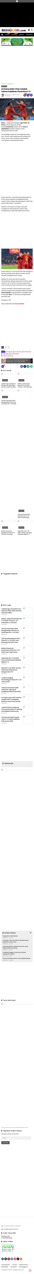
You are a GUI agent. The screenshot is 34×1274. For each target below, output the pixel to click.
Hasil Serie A (27, 351)
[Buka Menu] (29, 30)
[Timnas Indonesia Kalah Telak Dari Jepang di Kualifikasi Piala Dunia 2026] (28, 690)
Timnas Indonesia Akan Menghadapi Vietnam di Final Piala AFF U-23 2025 (8, 402)
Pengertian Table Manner (10, 936)
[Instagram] (15, 1259)
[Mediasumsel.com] (13, 30)
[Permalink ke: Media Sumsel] (3, 95)
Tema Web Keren (6, 1238)
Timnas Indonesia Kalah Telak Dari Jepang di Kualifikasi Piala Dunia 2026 (11, 690)
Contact (14, 1265)
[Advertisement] (17, 64)
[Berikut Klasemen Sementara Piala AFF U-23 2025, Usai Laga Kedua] (8, 524)
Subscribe (5, 1142)
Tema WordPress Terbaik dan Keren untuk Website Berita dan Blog (15, 947)
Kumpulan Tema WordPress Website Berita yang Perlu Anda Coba (15, 941)
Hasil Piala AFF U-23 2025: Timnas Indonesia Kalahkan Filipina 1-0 (25, 532)
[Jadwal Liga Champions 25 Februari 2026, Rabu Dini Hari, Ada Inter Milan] (8, 377)
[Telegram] (28, 366)
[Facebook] (21, 366)
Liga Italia (6, 354)
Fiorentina (18, 351)
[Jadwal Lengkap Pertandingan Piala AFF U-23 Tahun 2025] (28, 680)
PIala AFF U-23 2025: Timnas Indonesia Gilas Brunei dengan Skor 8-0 (11, 670)
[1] (28, 95)
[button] (32, 30)
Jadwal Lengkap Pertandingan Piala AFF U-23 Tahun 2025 (11, 680)
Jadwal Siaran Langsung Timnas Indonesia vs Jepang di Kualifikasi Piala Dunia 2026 (11, 710)
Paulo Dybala (15, 354)
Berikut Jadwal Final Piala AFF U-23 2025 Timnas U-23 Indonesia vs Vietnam (25, 385)
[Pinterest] (8, 1259)
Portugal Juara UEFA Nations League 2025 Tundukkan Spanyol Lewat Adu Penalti (11, 699)
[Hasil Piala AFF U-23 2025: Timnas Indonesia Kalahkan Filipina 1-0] (25, 524)
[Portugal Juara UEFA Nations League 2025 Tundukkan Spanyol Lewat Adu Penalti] (28, 700)
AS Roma (10, 351)
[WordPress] (11, 1259)
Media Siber (4, 1267)
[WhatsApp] (31, 366)
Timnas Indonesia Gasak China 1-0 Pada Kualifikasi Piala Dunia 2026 (10, 719)
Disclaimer (14, 1267)
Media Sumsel (8, 94)
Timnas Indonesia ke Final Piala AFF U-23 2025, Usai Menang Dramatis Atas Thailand (25, 516)
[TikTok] (18, 1259)
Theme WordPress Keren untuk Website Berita (16, 958)
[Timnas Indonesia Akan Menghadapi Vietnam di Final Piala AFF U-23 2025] (8, 394)
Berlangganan (23, 1267)
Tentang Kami (5, 1265)
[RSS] (21, 1259)
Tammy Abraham (8, 356)
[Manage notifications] (30, 1270)
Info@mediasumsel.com (11, 1229)
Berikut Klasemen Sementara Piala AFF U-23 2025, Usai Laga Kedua (8, 532)
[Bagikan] (31, 95)
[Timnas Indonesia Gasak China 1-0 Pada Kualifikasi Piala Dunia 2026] (28, 720)
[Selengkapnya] (30, 932)
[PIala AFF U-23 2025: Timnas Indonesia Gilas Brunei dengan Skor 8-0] (28, 671)
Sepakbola (4, 86)
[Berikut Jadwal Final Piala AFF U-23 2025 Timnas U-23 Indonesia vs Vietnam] (25, 377)
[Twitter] (24, 366)
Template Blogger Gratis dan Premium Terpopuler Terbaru (14, 953)
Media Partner (23, 1265)
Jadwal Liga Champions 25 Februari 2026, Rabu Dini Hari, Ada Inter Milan (8, 385)
